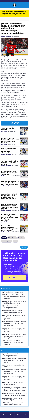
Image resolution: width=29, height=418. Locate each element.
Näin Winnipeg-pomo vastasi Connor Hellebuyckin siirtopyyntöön (8, 150)
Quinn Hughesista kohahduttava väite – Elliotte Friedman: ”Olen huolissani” (15, 394)
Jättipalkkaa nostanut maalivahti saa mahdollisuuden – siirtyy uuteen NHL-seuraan (15, 360)
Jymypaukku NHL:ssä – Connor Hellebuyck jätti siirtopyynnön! (9, 172)
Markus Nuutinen (6, 36)
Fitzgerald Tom (12, 237)
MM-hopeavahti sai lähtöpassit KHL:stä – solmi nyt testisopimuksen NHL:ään (10, 140)
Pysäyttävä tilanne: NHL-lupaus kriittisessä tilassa (13, 383)
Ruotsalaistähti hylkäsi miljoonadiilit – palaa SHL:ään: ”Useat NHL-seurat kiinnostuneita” (9, 196)
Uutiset (15, 241)
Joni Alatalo (4, 131)
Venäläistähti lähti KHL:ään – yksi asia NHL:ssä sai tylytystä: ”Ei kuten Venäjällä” (9, 228)
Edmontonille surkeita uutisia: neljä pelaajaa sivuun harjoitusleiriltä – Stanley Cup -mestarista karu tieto (9, 217)
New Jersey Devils (6, 241)
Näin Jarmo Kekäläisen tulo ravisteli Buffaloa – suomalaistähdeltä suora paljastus (9, 206)
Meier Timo (21, 237)
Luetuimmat (7, 350)
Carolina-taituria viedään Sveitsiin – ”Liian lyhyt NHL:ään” (9, 162)
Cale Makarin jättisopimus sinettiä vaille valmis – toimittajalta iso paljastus (10, 182)
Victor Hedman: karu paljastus (8, 128)
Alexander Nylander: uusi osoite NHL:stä (14, 366)
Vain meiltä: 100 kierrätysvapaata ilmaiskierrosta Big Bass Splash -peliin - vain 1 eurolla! (14, 13)
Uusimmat (6, 288)
